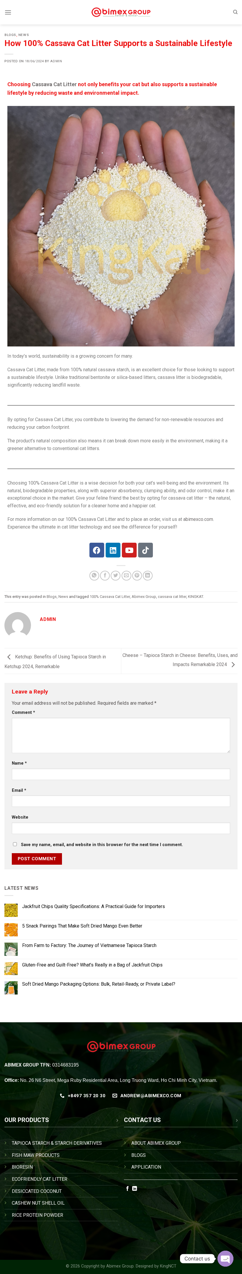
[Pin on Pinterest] (137, 575)
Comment (23, 712)
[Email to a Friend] (126, 575)
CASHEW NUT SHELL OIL (38, 1203)
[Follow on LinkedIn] (134, 1188)
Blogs (10, 35)
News (23, 35)
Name (19, 763)
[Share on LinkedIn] (148, 575)
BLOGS (138, 1155)
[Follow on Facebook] (127, 1188)
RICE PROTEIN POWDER (37, 1215)
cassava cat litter (172, 596)
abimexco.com (198, 519)
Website (20, 817)
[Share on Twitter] (115, 575)
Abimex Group (144, 596)
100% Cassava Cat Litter (110, 596)
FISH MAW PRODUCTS (36, 1155)
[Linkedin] (113, 550)
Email (19, 790)
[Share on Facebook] (105, 575)
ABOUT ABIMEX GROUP (156, 1143)
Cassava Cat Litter (54, 84)
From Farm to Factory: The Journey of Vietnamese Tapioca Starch (89, 945)
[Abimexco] (121, 12)
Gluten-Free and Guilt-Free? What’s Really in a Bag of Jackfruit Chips (92, 964)
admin (56, 61)
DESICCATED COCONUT (37, 1191)
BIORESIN (22, 1167)
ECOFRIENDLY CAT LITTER (39, 1179)
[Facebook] (96, 550)
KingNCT (168, 1266)
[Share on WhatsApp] (94, 575)
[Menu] (8, 12)
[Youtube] (129, 550)
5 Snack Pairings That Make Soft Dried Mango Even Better (82, 926)
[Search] (235, 12)
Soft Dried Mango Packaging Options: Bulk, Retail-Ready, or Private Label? (98, 984)
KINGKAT (195, 596)
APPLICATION (146, 1167)
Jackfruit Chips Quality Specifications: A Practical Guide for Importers (93, 906)
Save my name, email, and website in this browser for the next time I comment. (102, 844)
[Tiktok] (145, 550)
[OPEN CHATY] (225, 1259)
